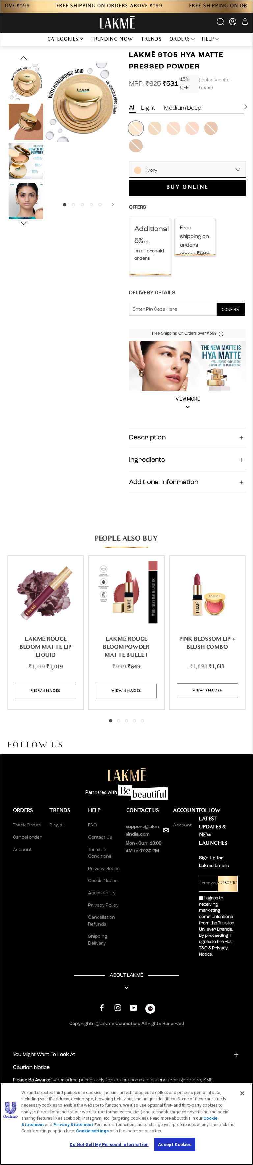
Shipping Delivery (97, 940)
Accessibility (102, 893)
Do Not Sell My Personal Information (109, 1144)
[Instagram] (118, 1008)
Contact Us (100, 837)
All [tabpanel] (132, 108)
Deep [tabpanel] (194, 108)
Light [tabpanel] (148, 108)
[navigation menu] (35, 39)
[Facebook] (102, 1008)
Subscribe (227, 883)
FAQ (92, 825)
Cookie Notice (103, 881)
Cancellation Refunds (101, 921)
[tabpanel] (150, 246)
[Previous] (52, 204)
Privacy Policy (103, 905)
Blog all (56, 825)
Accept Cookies (174, 1144)
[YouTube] (133, 1008)
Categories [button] (63, 39)
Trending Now (111, 39)
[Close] (242, 1093)
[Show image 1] (64, 204)
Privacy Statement (73, 1124)
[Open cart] (245, 22)
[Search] (220, 24)
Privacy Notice (104, 868)
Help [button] (208, 39)
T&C (203, 948)
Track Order (27, 825)
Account (22, 849)
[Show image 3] (82, 204)
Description (147, 437)
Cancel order (27, 837)
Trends (151, 39)
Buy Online (188, 188)
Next (246, 106)
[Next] (113, 204)
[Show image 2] (73, 204)
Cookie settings (92, 1130)
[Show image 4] (91, 204)
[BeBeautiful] (150, 1010)
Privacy (220, 948)
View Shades (46, 691)
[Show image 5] (100, 204)
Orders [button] (179, 39)
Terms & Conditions (100, 853)
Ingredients (147, 460)
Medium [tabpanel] (175, 108)
